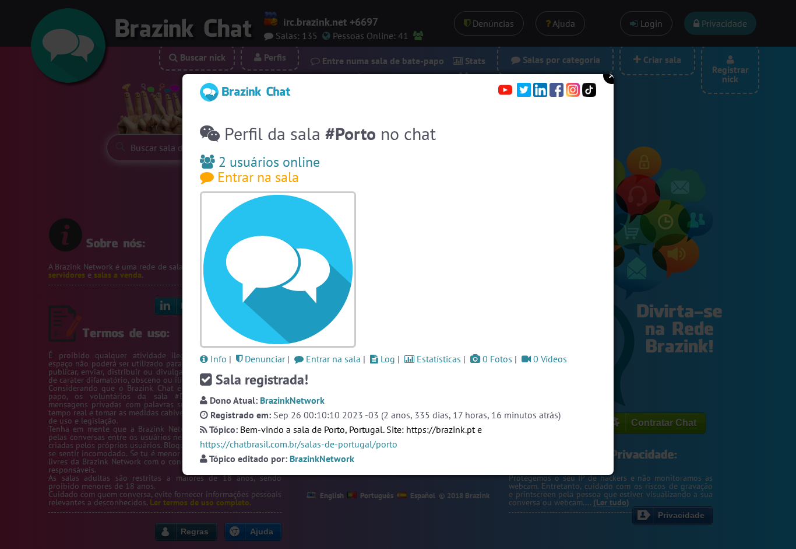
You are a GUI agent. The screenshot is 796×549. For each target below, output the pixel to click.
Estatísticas (437, 359)
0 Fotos (496, 359)
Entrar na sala (256, 177)
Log (386, 359)
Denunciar (263, 359)
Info (217, 359)
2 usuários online (267, 162)
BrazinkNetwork (292, 400)
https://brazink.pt (440, 429)
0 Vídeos (549, 359)
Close (612, 75)
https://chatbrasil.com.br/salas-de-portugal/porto (298, 444)
